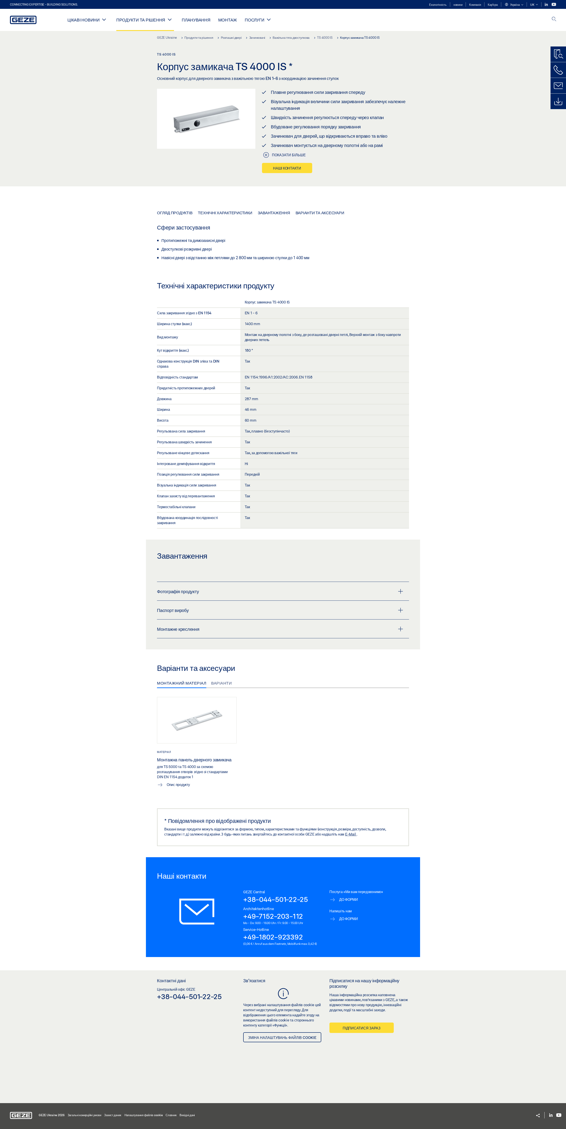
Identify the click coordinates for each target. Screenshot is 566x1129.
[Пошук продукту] (558, 54)
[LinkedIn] (547, 4)
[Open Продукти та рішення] (169, 19)
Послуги (254, 19)
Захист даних (112, 1115)
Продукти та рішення (140, 19)
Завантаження (274, 212)
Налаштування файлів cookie (143, 1115)
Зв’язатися (254, 980)
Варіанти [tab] (221, 683)
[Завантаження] (558, 101)
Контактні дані (171, 980)
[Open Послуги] (268, 19)
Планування (196, 19)
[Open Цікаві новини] (104, 19)
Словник (171, 1115)
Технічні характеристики (225, 212)
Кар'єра (492, 4)
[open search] (554, 19)
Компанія (475, 4)
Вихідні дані (187, 1115)
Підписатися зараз (362, 1028)
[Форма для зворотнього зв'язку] (558, 85)
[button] (514, 5)
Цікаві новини (83, 19)
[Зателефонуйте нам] (558, 70)
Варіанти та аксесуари (320, 212)
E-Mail (351, 834)
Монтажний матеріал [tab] (181, 683)
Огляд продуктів (174, 212)
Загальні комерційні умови (84, 1115)
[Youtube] (554, 4)
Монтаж (227, 19)
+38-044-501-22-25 (275, 899)
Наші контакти (287, 168)
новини (458, 4)
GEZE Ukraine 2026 (52, 1115)
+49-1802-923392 (273, 937)
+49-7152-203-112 (273, 916)
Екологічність (438, 4)
